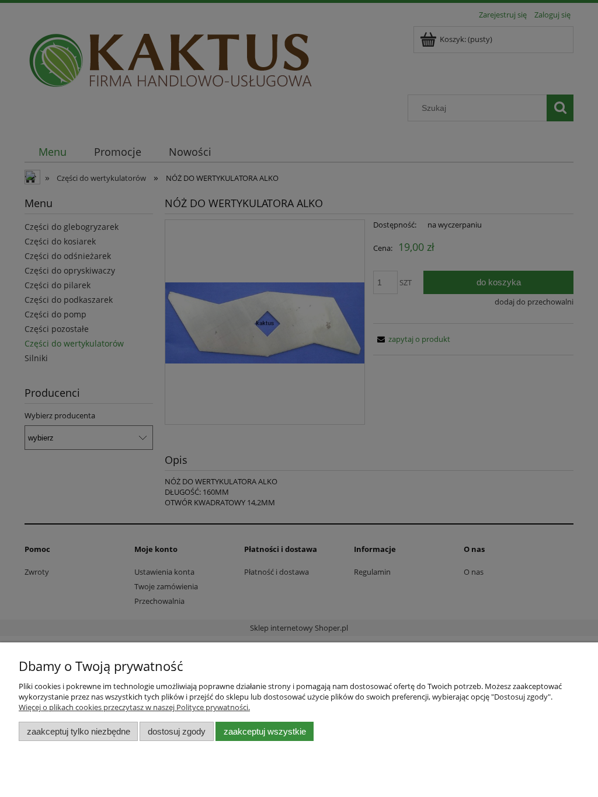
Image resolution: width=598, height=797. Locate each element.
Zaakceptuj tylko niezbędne (78, 731)
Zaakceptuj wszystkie (265, 731)
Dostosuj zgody (177, 731)
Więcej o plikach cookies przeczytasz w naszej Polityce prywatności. (134, 707)
